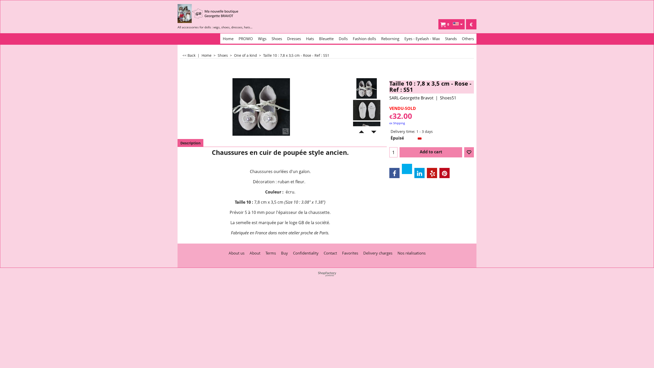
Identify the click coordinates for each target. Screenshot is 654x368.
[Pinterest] (444, 173)
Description (190, 143)
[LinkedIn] (419, 173)
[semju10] (367, 110)
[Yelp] (432, 173)
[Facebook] (394, 173)
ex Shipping (397, 123)
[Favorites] (469, 152)
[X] (407, 169)
